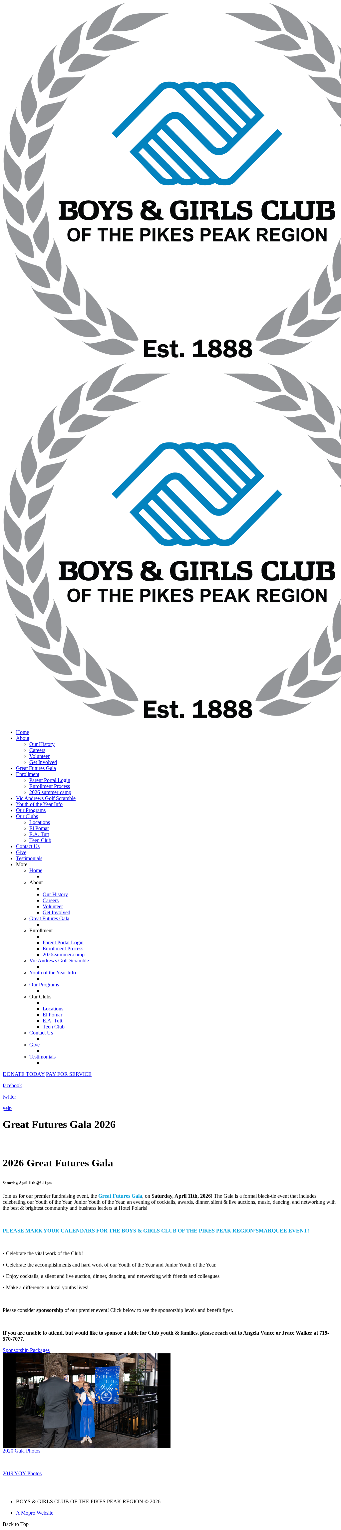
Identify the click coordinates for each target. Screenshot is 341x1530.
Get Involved (43, 762)
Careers (37, 750)
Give (21, 852)
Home (22, 732)
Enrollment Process (49, 786)
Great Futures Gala (36, 768)
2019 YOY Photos (22, 1473)
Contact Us (28, 846)
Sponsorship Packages (26, 1350)
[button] (24, 1074)
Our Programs (31, 810)
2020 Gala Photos (21, 1451)
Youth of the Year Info (39, 804)
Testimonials (29, 858)
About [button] (22, 738)
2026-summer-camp (50, 792)
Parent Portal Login (49, 780)
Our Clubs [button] (27, 816)
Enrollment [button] (27, 774)
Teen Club (40, 840)
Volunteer (39, 756)
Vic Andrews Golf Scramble (46, 798)
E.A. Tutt (39, 834)
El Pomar (39, 828)
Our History (42, 744)
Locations (39, 822)
